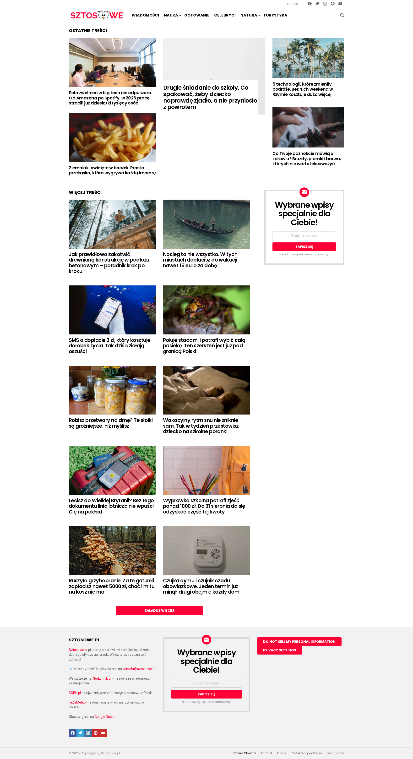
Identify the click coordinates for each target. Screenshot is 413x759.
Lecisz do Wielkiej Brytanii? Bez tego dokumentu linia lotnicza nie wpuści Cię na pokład (111, 506)
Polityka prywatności (307, 753)
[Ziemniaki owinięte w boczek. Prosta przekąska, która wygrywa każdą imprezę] (112, 137)
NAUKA (171, 15)
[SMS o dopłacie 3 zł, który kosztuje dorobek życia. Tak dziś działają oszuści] (112, 309)
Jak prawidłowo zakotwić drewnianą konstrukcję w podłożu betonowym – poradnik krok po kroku (109, 263)
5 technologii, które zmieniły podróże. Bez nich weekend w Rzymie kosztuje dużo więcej (302, 89)
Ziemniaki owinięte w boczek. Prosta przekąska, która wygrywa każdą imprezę (112, 170)
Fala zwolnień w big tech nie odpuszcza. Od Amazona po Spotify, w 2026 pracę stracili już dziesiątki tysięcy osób (110, 98)
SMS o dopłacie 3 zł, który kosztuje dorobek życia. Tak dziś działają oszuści (109, 346)
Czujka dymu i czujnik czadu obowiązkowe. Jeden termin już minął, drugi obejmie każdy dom (201, 586)
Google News (104, 717)
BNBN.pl (75, 693)
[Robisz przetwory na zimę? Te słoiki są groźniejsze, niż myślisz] (112, 390)
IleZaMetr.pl (78, 702)
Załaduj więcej (159, 610)
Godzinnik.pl (102, 678)
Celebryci (225, 15)
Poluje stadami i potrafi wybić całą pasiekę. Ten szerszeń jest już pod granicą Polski (204, 346)
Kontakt (292, 3)
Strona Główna (244, 753)
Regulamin (335, 753)
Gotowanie (196, 15)
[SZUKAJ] (342, 15)
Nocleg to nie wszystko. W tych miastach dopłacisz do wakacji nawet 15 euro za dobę (200, 260)
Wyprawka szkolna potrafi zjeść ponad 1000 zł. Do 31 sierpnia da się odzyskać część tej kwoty (204, 506)
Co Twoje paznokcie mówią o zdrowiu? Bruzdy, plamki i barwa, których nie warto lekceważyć (306, 158)
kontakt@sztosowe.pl (139, 669)
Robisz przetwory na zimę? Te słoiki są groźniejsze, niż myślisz (111, 423)
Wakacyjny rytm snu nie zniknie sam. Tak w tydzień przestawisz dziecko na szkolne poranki (201, 426)
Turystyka (275, 15)
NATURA (248, 15)
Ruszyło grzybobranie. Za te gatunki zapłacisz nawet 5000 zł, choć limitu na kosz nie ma (111, 586)
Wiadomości (145, 15)
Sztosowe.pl (78, 650)
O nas (281, 753)
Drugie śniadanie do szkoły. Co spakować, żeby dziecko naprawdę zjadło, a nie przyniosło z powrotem (210, 97)
